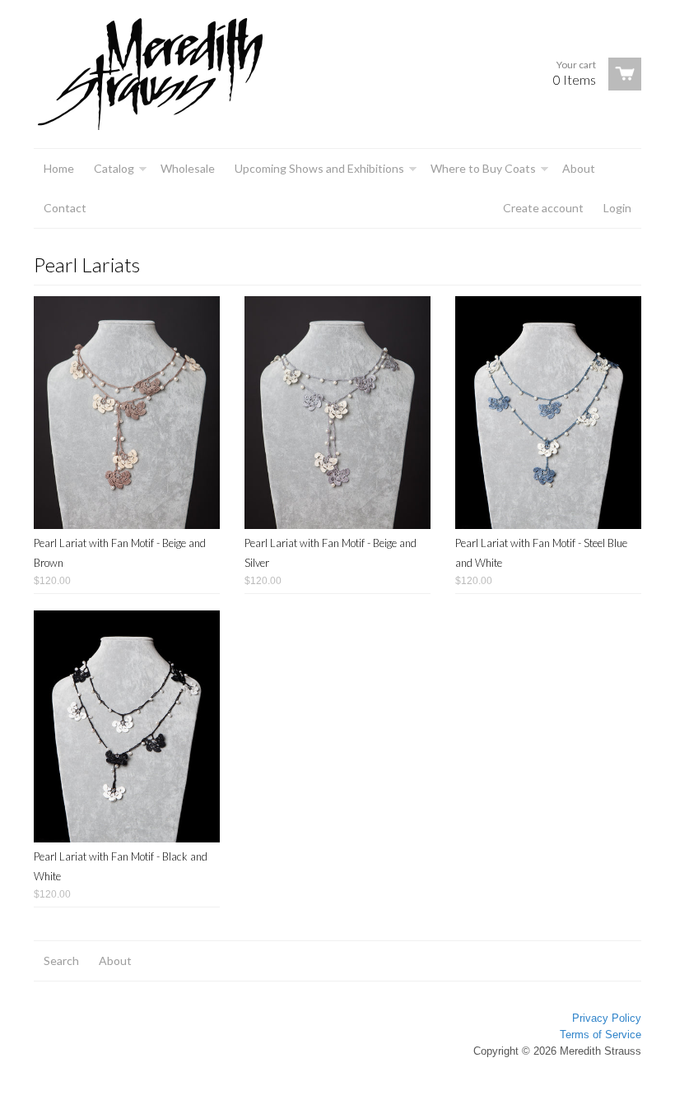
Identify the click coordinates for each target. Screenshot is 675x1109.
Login (617, 208)
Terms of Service (600, 1034)
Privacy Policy (606, 1018)
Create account (543, 208)
